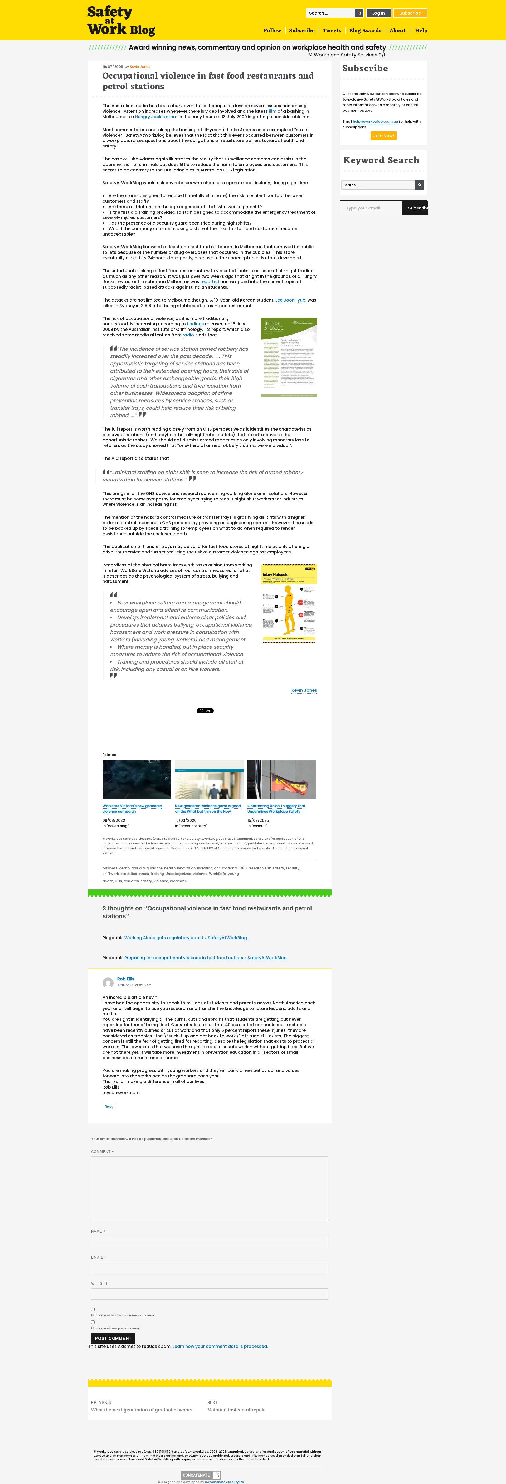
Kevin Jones (140, 66)
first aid (138, 868)
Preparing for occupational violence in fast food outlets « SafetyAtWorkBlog (205, 958)
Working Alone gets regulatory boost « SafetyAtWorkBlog (185, 938)
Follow (272, 31)
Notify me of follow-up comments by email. (124, 1315)
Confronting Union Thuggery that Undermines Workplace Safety (276, 808)
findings (195, 324)
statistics (128, 873)
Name (98, 1231)
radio (188, 335)
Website (100, 1284)
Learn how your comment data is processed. (220, 1346)
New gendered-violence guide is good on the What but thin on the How (208, 808)
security (293, 868)
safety (278, 868)
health (170, 868)
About (398, 31)
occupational (226, 868)
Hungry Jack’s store (155, 117)
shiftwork (111, 873)
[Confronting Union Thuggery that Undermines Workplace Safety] (281, 779)
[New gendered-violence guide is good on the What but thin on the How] (209, 779)
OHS (243, 868)
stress (143, 873)
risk (268, 868)
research (256, 868)
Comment (102, 1151)
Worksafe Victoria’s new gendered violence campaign (132, 808)
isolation (204, 868)
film (272, 111)
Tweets (332, 31)
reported (209, 282)
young (233, 873)
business (110, 868)
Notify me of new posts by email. (116, 1328)
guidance (154, 868)
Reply (109, 1106)
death (124, 868)
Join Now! (383, 136)
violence (200, 873)
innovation (186, 868)
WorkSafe (217, 873)
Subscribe (410, 13)
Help (421, 31)
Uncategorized (178, 873)
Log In (378, 13)
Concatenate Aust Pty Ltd (224, 1482)
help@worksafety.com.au (375, 121)
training (157, 873)
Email (98, 1257)
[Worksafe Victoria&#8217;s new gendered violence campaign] (137, 779)
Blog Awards (365, 31)
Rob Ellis (125, 979)
